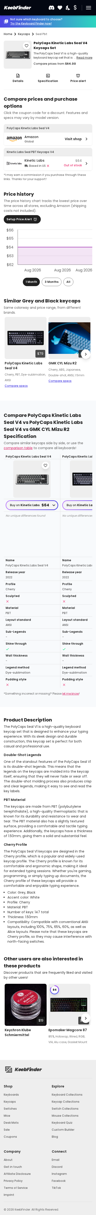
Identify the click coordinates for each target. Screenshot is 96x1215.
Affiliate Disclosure (17, 1174)
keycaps (24, 34)
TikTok (56, 1188)
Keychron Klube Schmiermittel (18, 1032)
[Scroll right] (85, 354)
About (8, 1160)
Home (8, 34)
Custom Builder (63, 1130)
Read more (84, 58)
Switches (10, 1109)
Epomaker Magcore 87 (67, 1030)
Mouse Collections (65, 1116)
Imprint (9, 1195)
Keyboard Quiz (62, 1123)
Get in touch (13, 1167)
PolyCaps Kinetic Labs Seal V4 (23, 365)
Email (55, 1160)
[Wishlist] (60, 8)
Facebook (58, 1181)
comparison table (18, 448)
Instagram (59, 1174)
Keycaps (10, 1102)
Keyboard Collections (67, 1095)
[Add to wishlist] (26, 46)
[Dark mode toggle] (68, 8)
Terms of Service (16, 1188)
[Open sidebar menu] (88, 8)
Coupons (10, 1137)
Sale (7, 1130)
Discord (57, 1167)
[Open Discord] (51, 8)
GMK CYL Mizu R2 (62, 363)
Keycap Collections (65, 1102)
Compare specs (16, 386)
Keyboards (11, 1095)
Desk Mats (11, 1123)
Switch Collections (65, 1109)
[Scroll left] (10, 354)
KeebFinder (17, 7)
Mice (7, 1116)
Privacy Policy (13, 1181)
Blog (55, 1137)
